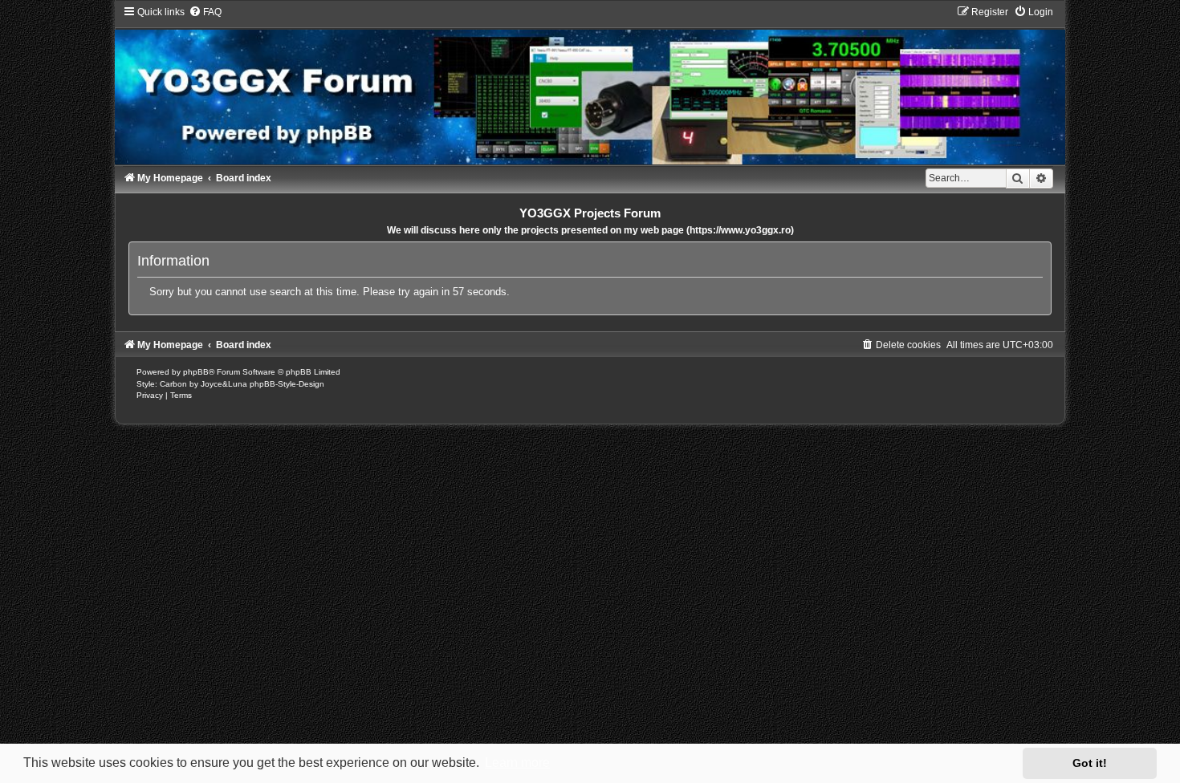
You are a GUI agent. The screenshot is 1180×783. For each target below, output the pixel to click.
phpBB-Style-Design (287, 383)
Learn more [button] (517, 762)
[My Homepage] (590, 85)
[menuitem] (205, 12)
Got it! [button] (1089, 763)
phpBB (196, 371)
